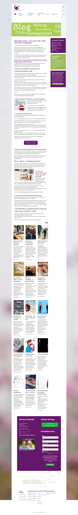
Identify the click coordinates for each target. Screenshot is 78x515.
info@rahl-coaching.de (25, 429)
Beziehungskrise (31, 130)
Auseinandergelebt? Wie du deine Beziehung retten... (43, 392)
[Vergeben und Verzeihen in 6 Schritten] (19, 307)
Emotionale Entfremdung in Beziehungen (29, 242)
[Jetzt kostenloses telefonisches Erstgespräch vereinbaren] (31, 144)
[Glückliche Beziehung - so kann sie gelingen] (31, 269)
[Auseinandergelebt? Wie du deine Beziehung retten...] (43, 382)
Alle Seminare (56, 51)
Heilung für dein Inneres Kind (30, 355)
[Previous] (45, 222)
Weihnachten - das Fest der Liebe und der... (30, 317)
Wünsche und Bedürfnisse (34, 204)
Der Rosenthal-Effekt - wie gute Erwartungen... (18, 279)
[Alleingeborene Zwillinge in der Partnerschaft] (43, 269)
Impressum (40, 503)
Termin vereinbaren (42, 494)
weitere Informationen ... (58, 84)
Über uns (39, 498)
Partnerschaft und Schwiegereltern (18, 355)
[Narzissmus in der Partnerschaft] (43, 307)
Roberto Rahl (23, 433)
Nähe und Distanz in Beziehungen (43, 242)
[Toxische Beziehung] (43, 345)
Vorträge (54, 49)
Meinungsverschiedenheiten (40, 124)
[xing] (63, 11)
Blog (38, 493)
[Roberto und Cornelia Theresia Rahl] (27, 444)
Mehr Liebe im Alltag (57, 75)
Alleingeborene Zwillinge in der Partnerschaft (41, 279)
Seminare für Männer (57, 45)
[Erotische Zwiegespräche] (19, 382)
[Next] (47, 222)
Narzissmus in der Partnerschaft (42, 317)
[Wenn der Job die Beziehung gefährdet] (19, 232)
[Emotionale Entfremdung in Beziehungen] (31, 232)
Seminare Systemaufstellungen (56, 47)
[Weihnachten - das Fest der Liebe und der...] (31, 307)
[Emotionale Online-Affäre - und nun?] (31, 382)
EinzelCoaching (22, 498)
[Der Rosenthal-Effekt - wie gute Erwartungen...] (19, 269)
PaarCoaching (22, 494)
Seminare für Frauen (57, 44)
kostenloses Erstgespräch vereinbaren (50, 424)
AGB (38, 500)
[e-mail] (63, 14)
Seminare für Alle (31, 500)
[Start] (15, 14)
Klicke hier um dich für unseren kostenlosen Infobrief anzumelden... (33, 482)
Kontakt (39, 496)
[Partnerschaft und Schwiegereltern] (19, 345)
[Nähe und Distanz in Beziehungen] (43, 232)
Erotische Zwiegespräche (17, 391)
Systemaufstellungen (23, 499)
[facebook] (64, 7)
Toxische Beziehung (43, 354)
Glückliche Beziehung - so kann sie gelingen (30, 279)
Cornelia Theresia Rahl (25, 431)
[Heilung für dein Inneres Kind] (31, 345)
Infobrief (60, 60)
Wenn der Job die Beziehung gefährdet (18, 242)
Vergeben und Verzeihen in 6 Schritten (17, 317)
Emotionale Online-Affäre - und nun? (30, 391)
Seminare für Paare (57, 42)
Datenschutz (40, 502)
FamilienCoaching (22, 496)
